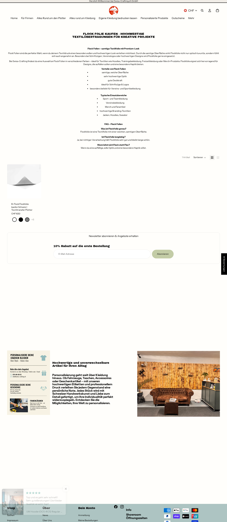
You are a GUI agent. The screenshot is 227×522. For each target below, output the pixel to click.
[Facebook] (116, 507)
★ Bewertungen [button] (224, 264)
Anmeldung (84, 515)
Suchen (10, 515)
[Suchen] (202, 10)
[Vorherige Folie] (11, 181)
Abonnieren (163, 254)
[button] (199, 157)
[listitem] (191, 18)
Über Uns (47, 520)
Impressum (12, 520)
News (45, 515)
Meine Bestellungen (88, 520)
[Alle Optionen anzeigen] (32, 219)
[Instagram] (122, 507)
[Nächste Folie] (37, 181)
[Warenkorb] (217, 10)
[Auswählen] (35, 193)
